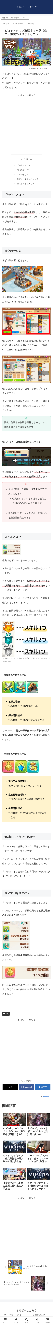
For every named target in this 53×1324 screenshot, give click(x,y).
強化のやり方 (23, 170)
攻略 (7, 1014)
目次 (22, 159)
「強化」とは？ (24, 165)
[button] (47, 727)
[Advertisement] (26, 124)
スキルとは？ (23, 174)
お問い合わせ (39, 1315)
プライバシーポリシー (14, 1315)
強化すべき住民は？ (25, 183)
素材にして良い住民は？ (27, 179)
